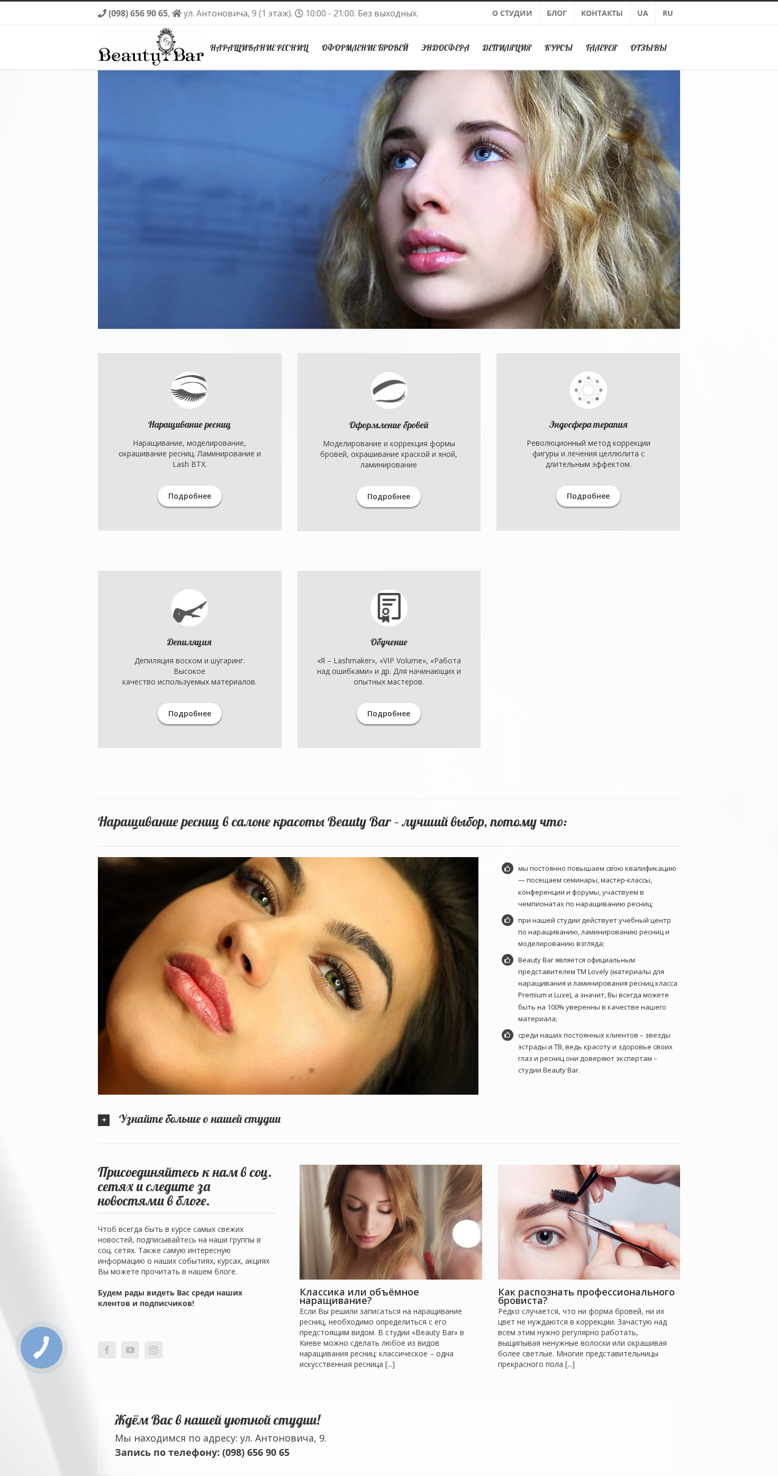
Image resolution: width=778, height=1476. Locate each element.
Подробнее (189, 496)
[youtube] (130, 1350)
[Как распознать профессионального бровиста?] (589, 1222)
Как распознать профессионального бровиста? (586, 1296)
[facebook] (107, 1350)
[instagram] (153, 1350)
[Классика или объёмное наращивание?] (391, 1222)
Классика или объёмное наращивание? (359, 1296)
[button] (389, 1118)
